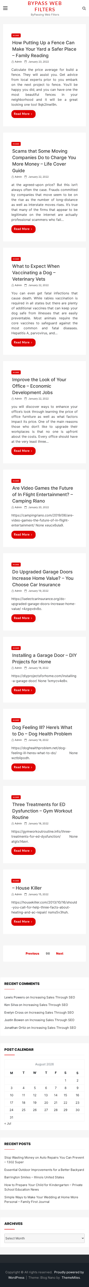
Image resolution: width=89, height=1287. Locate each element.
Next (59, 953)
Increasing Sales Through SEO (52, 997)
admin (18, 61)
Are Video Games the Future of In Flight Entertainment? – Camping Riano (42, 494)
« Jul (7, 1123)
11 (23, 1095)
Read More (22, 114)
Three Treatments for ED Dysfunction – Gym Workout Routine (42, 811)
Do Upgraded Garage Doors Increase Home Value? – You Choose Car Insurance (42, 578)
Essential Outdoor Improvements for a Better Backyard (44, 1170)
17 (11, 1103)
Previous (32, 953)
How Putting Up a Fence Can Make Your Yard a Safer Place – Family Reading (44, 49)
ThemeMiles (71, 1278)
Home (16, 35)
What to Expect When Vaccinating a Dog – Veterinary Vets (36, 272)
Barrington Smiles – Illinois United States (34, 1177)
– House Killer (27, 888)
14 (56, 1095)
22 (65, 1103)
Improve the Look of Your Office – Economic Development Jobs (39, 386)
